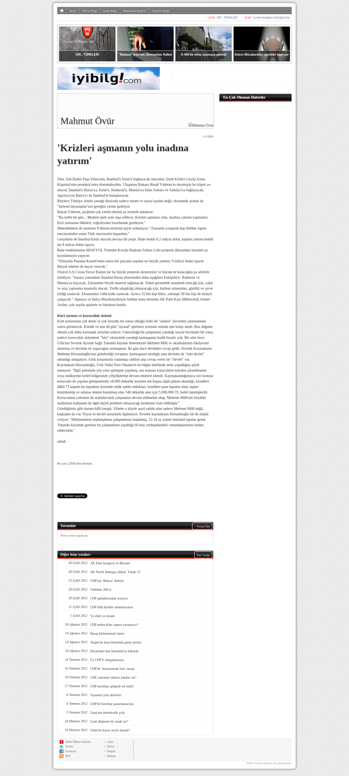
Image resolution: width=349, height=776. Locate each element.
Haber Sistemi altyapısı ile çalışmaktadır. (269, 763)
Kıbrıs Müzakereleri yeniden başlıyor (262, 54)
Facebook (70, 751)
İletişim (111, 751)
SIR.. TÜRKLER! (87, 54)
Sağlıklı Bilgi (161, 11)
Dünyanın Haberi (134, 11)
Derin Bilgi (89, 11)
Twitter (69, 746)
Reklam (111, 756)
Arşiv (73, 11)
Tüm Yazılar (203, 555)
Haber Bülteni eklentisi (78, 741)
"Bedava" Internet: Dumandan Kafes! (145, 54)
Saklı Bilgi (110, 11)
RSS (68, 756)
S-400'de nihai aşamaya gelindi (203, 54)
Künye (111, 746)
